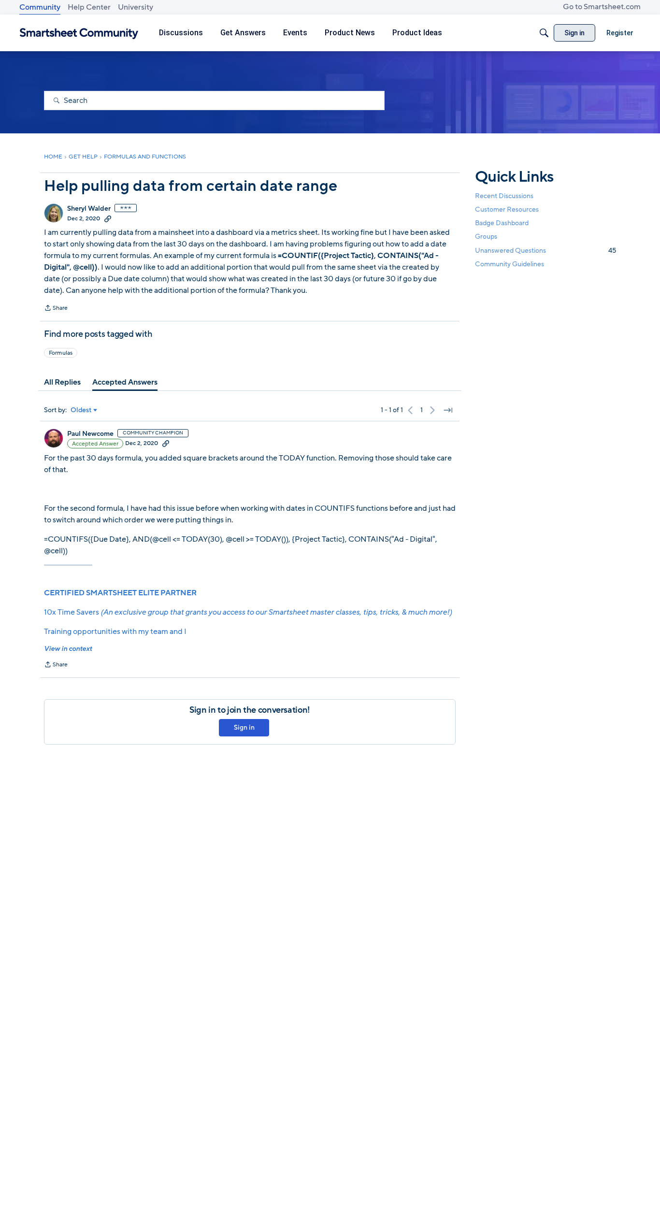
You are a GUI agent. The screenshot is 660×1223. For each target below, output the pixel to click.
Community (39, 7)
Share (56, 309)
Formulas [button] (60, 353)
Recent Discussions (504, 196)
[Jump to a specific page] (448, 410)
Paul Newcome (90, 434)
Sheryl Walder (89, 208)
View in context (68, 648)
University (135, 7)
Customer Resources (507, 209)
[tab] (62, 382)
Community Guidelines (509, 264)
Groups (486, 237)
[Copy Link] (108, 218)
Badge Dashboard (502, 223)
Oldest (81, 410)
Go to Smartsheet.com (602, 6)
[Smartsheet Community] (79, 33)
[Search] (544, 33)
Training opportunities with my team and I (115, 631)
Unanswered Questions (545, 250)
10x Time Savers (248, 612)
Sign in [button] (244, 727)
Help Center (89, 7)
